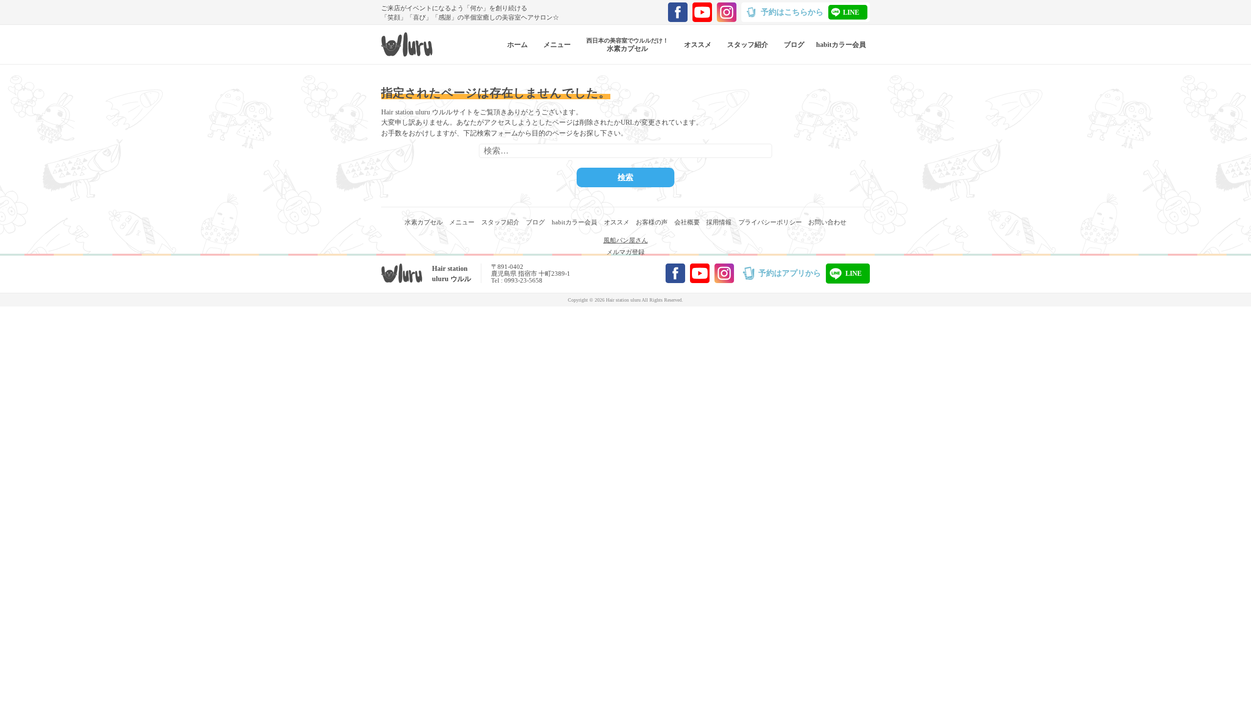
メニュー (462, 222)
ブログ (535, 222)
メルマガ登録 (625, 252)
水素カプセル (424, 222)
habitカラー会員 (574, 222)
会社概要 (687, 222)
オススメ (616, 222)
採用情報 (719, 222)
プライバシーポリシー (770, 222)
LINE (851, 12)
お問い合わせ (827, 222)
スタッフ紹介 (500, 222)
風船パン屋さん (626, 240)
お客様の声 (652, 222)
